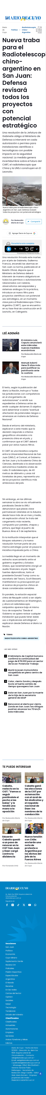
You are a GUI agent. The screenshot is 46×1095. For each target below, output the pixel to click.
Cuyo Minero (11, 957)
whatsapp (35, 905)
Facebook (7, 905)
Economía (10, 954)
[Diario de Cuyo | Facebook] (24, 18)
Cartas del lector (13, 993)
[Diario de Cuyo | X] (34, 18)
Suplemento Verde (14, 961)
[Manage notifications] (40, 1074)
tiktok (18, 905)
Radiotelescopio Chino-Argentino (21, 638)
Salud (8, 1004)
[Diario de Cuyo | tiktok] (39, 18)
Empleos (10, 1032)
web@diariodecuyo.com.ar (23, 1058)
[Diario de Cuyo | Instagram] (29, 18)
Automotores (12, 1028)
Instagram (12, 905)
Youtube (29, 905)
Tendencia (10, 1011)
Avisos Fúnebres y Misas (17, 1039)
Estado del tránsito (14, 1014)
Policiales (10, 968)
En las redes (11, 989)
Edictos (9, 1043)
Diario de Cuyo (4, 30)
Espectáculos (12, 975)
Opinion (9, 996)
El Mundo (10, 982)
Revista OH (11, 964)
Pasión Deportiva (13, 972)
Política (14, 30)
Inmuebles (10, 1025)
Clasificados (11, 1021)
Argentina (10, 979)
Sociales (9, 1000)
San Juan (10, 947)
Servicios (10, 1036)
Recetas (9, 986)
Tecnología (11, 1007)
